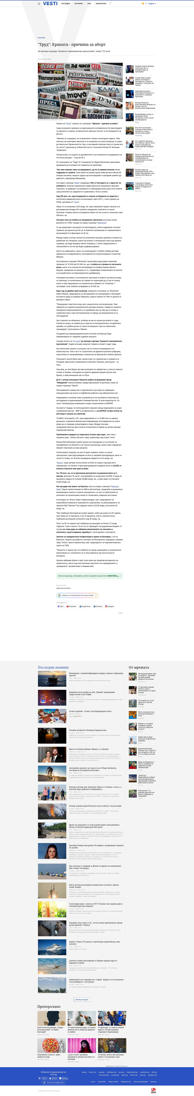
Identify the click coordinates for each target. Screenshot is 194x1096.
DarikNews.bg (111, 1072)
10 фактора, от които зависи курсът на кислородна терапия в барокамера (111, 1029)
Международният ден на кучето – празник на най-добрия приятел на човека (147, 676)
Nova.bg (121, 1072)
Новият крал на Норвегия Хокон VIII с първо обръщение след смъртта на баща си (144, 172)
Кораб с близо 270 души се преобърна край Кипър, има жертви (94, 942)
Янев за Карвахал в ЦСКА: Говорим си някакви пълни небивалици (146, 765)
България (79, 4)
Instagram (111, 606)
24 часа (77, 341)
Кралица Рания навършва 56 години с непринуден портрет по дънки (96, 846)
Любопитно (101, 4)
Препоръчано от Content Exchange (115, 1066)
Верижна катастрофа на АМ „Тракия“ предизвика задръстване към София (92, 693)
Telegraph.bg (152, 1075)
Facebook (99, 606)
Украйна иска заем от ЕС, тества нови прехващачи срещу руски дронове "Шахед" (95, 924)
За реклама (102, 1082)
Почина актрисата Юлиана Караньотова (87, 730)
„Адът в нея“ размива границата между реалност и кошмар (81, 1056)
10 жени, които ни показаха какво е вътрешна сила (111, 1055)
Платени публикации (141, 1082)
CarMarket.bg (144, 1072)
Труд (68, 123)
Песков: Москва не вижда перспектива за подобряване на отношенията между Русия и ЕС (144, 158)
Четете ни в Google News (55, 1083)
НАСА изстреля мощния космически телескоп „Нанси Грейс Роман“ (94, 886)
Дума (77, 183)
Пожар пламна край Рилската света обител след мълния (95, 806)
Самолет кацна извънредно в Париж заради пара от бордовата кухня (93, 961)
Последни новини (53, 667)
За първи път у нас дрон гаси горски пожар (146, 702)
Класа (59, 463)
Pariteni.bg (133, 1075)
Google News (86, 606)
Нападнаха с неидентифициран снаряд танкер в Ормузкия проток (96, 674)
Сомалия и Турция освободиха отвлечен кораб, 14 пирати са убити (144, 186)
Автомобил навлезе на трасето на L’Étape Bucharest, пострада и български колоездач (93, 769)
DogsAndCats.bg (132, 1072)
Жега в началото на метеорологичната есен (146, 714)
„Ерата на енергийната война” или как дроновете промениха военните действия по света (147, 779)
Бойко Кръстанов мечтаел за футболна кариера (147, 739)
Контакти (153, 1082)
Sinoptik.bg (115, 1075)
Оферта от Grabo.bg (74, 714)
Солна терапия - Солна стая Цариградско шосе (90, 711)
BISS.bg (154, 1072)
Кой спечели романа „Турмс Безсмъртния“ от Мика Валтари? (50, 1029)
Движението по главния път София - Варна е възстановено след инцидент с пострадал (96, 980)
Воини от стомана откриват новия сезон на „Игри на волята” (145, 726)
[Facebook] (156, 1084)
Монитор (102, 223)
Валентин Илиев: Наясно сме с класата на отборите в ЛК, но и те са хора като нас (147, 751)
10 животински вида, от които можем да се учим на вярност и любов (82, 1029)
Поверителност (126, 1082)
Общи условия (113, 1082)
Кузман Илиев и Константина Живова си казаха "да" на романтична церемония (145, 105)
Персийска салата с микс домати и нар (48, 1055)
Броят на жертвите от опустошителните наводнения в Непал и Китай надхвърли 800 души (94, 826)
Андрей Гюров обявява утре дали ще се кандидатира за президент (144, 69)
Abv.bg (84, 1072)
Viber (61, 606)
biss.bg (137, 122)
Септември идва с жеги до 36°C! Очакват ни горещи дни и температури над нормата (95, 905)
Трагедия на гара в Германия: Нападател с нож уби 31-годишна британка (144, 94)
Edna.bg (142, 1075)
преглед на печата (64, 588)
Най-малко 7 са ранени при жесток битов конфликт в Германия (146, 793)
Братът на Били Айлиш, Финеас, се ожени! (89, 749)
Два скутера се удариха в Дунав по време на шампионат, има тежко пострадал (95, 867)
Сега (76, 202)
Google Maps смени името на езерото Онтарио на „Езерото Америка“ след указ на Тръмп (144, 81)
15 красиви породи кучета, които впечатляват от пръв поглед (147, 690)
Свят (89, 4)
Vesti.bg (50, 3)
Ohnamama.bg (104, 1075)
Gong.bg (101, 1072)
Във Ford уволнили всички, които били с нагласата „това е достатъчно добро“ (144, 130)
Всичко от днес (81, 1000)
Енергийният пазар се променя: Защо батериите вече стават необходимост (144, 117)
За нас (93, 1082)
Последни (65, 4)
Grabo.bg (124, 1075)
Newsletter (72, 606)
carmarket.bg (138, 135)
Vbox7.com (92, 1072)
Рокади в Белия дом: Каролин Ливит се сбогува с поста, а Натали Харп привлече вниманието (95, 788)
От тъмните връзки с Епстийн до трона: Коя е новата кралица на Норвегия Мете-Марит (145, 144)
